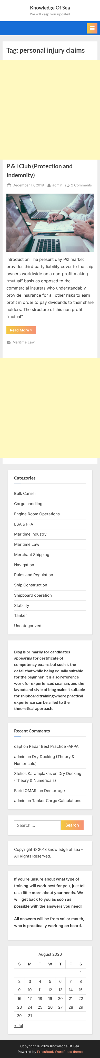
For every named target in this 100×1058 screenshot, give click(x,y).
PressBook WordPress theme (60, 1052)
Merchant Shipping (31, 554)
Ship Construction (30, 585)
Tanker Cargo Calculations (56, 800)
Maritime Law (24, 342)
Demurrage (54, 790)
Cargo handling (28, 503)
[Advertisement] (50, 110)
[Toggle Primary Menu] (92, 28)
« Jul (18, 1025)
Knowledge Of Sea (50, 7)
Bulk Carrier (25, 493)
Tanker (20, 615)
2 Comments (81, 185)
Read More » (23, 331)
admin (57, 185)
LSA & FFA (23, 524)
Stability (21, 605)
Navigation (24, 564)
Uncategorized (27, 625)
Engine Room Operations (37, 513)
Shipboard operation (33, 595)
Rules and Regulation (33, 574)
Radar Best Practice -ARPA (53, 746)
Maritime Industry (30, 534)
